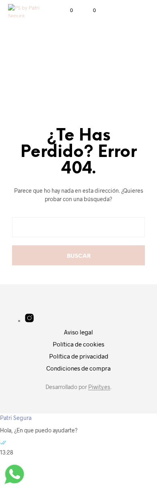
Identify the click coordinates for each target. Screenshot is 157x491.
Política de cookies (78, 344)
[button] (66, 10)
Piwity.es (99, 387)
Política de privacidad (78, 356)
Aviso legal (78, 332)
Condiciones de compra (78, 368)
